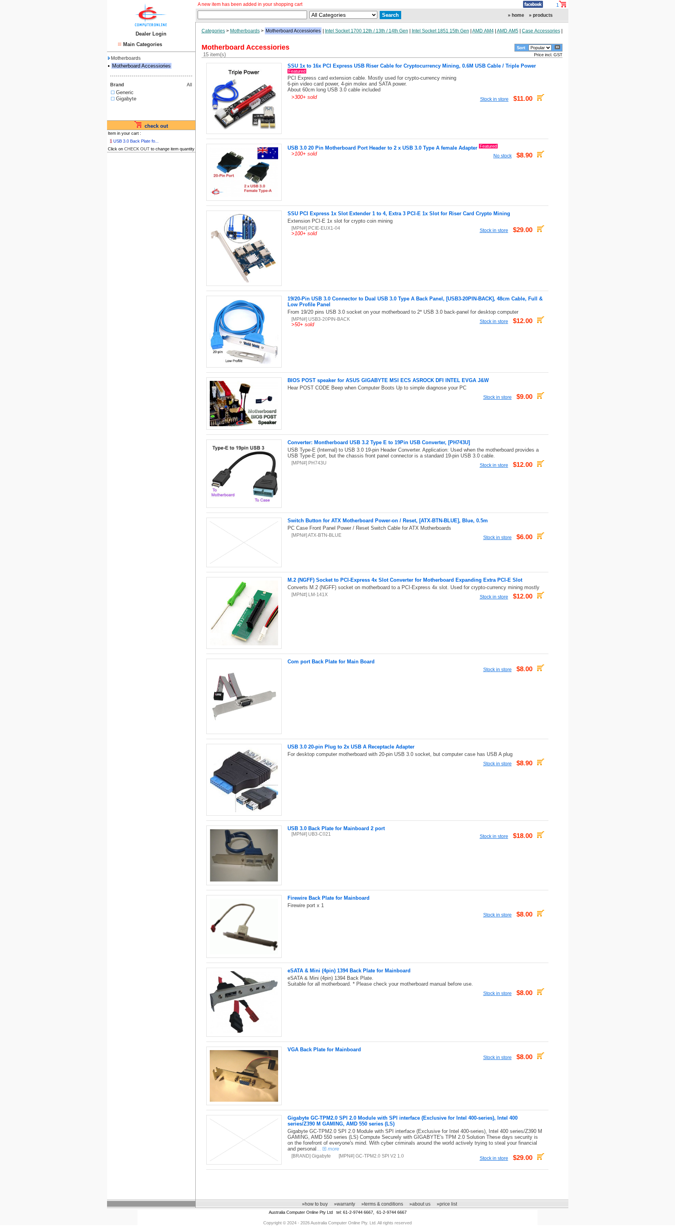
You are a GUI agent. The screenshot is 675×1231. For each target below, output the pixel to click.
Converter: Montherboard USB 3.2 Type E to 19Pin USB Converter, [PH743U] (379, 442)
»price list (447, 1204)
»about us (419, 1204)
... (327, 1149)
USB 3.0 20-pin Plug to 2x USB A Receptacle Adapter (351, 747)
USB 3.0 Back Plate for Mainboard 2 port (336, 828)
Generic (125, 92)
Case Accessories (541, 31)
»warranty (344, 1204)
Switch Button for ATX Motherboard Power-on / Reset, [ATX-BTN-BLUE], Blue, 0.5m (388, 520)
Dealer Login (151, 34)
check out (156, 126)
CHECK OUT (137, 149)
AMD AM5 (507, 31)
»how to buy (315, 1204)
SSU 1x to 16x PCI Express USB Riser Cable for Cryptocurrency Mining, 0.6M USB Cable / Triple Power (412, 66)
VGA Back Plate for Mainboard (324, 1049)
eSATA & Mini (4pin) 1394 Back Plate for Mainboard (349, 971)
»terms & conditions (382, 1204)
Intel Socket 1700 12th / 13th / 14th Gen (366, 31)
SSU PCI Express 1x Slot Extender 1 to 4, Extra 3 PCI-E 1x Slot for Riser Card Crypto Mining (399, 213)
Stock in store (494, 99)
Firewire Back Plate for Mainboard (329, 898)
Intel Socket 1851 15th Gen (440, 31)
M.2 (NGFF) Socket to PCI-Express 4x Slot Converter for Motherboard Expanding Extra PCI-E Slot (405, 580)
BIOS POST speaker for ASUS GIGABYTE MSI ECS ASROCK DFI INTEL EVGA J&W (388, 380)
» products (541, 15)
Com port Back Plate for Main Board (331, 662)
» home (516, 15)
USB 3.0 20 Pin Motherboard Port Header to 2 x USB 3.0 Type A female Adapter (382, 148)
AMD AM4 (483, 31)
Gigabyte (126, 99)
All (189, 85)
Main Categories (142, 44)
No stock (502, 155)
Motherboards (126, 58)
